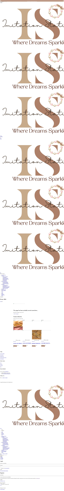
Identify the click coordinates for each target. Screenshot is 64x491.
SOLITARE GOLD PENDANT (47, 343)
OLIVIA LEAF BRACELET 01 (28, 343)
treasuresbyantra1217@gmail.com (6, 373)
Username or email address (3, 463)
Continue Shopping (2, 489)
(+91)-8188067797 (6, 371)
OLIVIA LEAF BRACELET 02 (19, 343)
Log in (1, 469)
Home (1, 301)
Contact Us (1, 365)
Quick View (14, 341)
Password (1, 465)
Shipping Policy (2, 356)
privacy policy (38, 478)
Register (1, 479)
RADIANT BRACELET (36, 343)
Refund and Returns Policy (3, 357)
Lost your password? (7, 468)
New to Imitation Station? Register (4, 470)
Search (1, 2)
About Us (1, 364)
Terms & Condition (2, 353)
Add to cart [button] (15, 346)
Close (1, 428)
